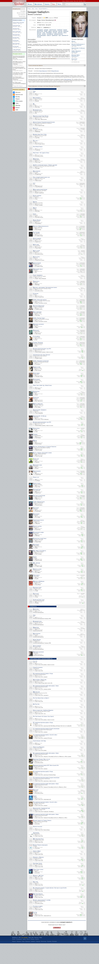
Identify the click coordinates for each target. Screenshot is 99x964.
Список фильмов (21, 14)
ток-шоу (39, 36)
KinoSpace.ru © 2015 (16, 937)
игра (60, 35)
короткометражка (41, 35)
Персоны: (14, 941)
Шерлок (74, 42)
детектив (55, 31)
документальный (58, 34)
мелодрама (40, 29)
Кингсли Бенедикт (17, 32)
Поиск (40, 937)
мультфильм (50, 34)
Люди (53, 4)
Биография (23, 11)
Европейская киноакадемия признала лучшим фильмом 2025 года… (19, 57)
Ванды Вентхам (55, 70)
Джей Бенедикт (17, 29)
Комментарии (22, 16)
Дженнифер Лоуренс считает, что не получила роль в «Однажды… (19, 63)
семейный (59, 29)
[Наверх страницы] (84, 938)
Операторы (38, 941)
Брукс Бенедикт (17, 44)
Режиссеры (19, 941)
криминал (65, 31)
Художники (49, 941)
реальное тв (65, 35)
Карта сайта (31, 937)
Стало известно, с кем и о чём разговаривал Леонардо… (19, 73)
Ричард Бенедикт (17, 26)
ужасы (65, 32)
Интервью (33, 939)
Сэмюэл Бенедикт (17, 50)
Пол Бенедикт (17, 47)
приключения (52, 29)
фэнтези (39, 32)
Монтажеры (54, 941)
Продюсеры (27, 941)
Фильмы (30, 4)
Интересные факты (21, 12)
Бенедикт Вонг (16, 38)
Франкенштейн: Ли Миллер (78, 49)
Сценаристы (33, 941)
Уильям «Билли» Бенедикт (18, 23)
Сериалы (47, 4)
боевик (45, 31)
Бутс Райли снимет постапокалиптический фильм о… (19, 84)
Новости (28, 939)
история (55, 32)
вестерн (39, 34)
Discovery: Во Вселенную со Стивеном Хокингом (78, 45)
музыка (65, 29)
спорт (43, 32)
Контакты (36, 937)
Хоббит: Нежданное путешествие (76, 52)
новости (49, 35)
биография (49, 32)
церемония (55, 35)
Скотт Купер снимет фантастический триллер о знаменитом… (18, 78)
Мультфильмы (38, 4)
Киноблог (37, 939)
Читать (59, 4)
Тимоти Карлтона (43, 70)
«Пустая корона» (67, 79)
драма (50, 31)
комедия (46, 29)
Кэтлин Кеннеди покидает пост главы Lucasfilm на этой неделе (19, 68)
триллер (60, 31)
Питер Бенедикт (17, 35)
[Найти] (85, 4)
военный (60, 32)
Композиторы (43, 941)
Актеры (23, 941)
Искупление (74, 60)
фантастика (40, 31)
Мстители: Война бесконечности (76, 56)
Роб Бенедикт (16, 41)
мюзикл (44, 34)
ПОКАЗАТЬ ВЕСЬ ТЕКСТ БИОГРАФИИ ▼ (49, 58)
